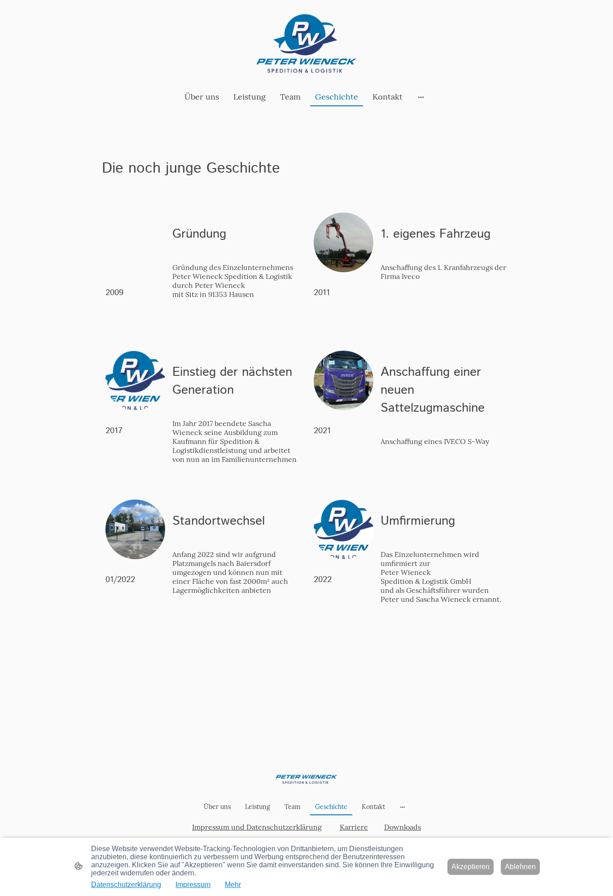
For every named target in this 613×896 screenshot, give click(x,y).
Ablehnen (520, 866)
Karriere (354, 826)
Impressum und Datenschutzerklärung (257, 826)
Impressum (192, 884)
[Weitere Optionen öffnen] (421, 96)
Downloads (402, 826)
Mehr (233, 884)
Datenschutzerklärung (126, 884)
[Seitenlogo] (306, 43)
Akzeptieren (470, 866)
